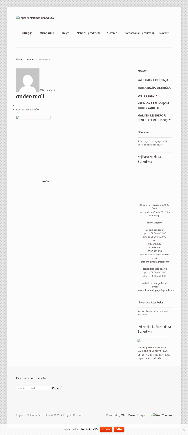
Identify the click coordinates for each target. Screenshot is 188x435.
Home (19, 59)
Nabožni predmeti (88, 33)
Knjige (65, 33)
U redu (106, 429)
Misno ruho (47, 33)
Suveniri (112, 33)
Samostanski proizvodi (139, 33)
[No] (183, 429)
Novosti (164, 33)
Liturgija (27, 33)
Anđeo (30, 59)
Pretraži (56, 388)
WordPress (128, 415)
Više (119, 429)
